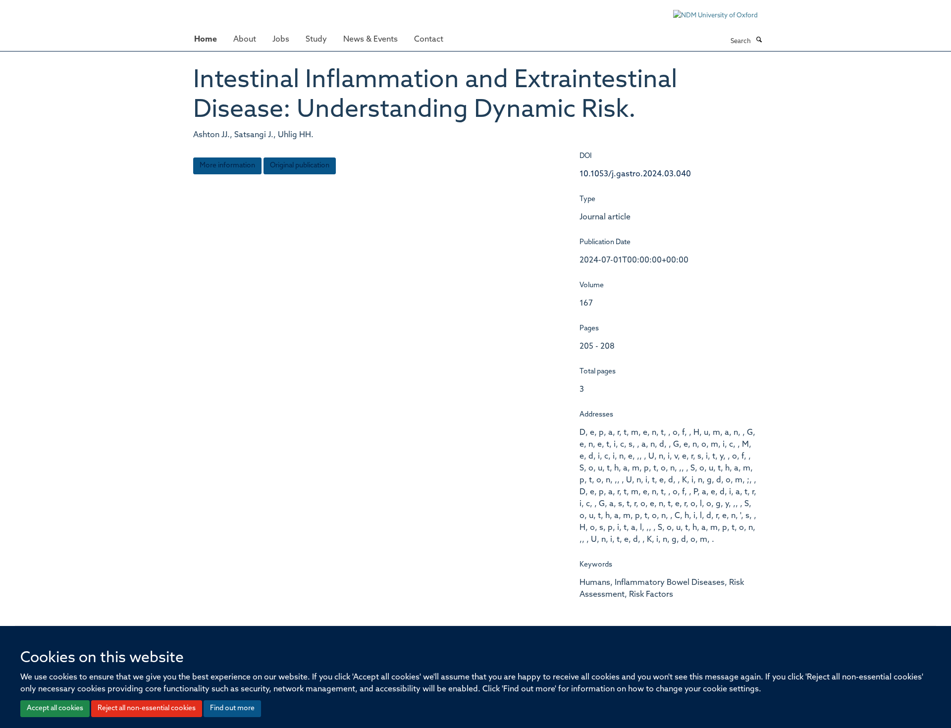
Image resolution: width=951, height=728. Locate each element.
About (244, 40)
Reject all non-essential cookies (147, 708)
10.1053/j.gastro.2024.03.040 (635, 174)
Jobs (280, 40)
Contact (428, 40)
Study (316, 40)
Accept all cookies (55, 708)
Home (205, 40)
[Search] (758, 40)
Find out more (232, 708)
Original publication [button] (299, 165)
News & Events (370, 40)
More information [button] (227, 165)
